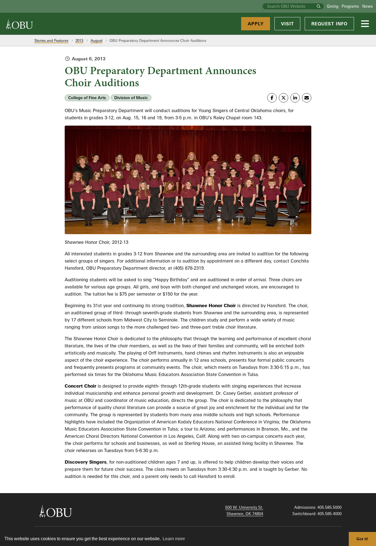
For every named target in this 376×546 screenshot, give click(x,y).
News (367, 6)
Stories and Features (51, 40)
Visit (287, 23)
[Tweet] (283, 97)
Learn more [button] (174, 538)
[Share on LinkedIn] (295, 97)
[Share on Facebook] (272, 97)
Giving (332, 6)
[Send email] (306, 97)
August (96, 40)
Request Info (329, 23)
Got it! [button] (362, 539)
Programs (350, 6)
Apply (255, 23)
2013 (79, 40)
